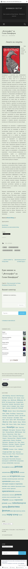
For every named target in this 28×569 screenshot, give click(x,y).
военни (12, 467)
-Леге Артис (12, 430)
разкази (18, 494)
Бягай (3, 332)
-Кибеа (15, 424)
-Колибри (10, 427)
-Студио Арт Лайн (7, 452)
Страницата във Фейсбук (8, 320)
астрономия (17, 463)
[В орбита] (24, 350)
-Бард (4, 410)
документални (6, 472)
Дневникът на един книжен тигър (10, 227)
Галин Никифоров (13, 247)
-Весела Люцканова (21, 411)
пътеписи (12, 495)
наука (8, 486)
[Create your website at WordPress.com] (14, 1)
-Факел (13, 454)
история (22, 476)
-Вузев (3, 413)
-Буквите (9, 411)
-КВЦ (7, 424)
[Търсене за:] (14, 313)
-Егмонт (4, 417)
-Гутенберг (4, 415)
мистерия (10, 243)
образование (18, 486)
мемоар (18, 481)
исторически (15, 476)
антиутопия (10, 463)
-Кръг (16, 427)
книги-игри (21, 479)
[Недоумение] (24, 356)
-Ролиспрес (11, 444)
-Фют (11, 456)
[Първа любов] (24, 345)
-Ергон (7, 419)
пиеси (23, 486)
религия (4, 497)
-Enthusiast (10, 398)
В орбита (4, 348)
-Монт (15, 434)
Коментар (21, 305)
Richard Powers (5, 354)
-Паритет (4, 438)
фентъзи (6, 510)
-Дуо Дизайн (22, 415)
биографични (6, 467)
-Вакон (14, 411)
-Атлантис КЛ (14, 408)
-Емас (21, 417)
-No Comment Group (10, 402)
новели (13, 486)
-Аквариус (13, 406)
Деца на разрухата (6, 337)
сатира (18, 497)
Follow (5, 384)
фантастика (14, 506)
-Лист (3, 432)
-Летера (23, 430)
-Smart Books (17, 404)
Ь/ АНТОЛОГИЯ (12, 461)
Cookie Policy (22, 563)
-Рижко (22, 442)
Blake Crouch (5, 333)
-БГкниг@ (20, 408)
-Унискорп (18, 452)
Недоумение (5, 353)
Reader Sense (5, 225)
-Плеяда (13, 440)
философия (13, 511)
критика (13, 481)
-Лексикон (18, 430)
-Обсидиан (5, 436)
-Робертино (5, 444)
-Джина (17, 415)
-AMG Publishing (6, 396)
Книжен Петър (14, 8)
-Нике (19, 434)
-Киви (18, 424)
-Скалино (11, 449)
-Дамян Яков (11, 415)
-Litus (8, 400)
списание (11, 500)
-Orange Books (19, 402)
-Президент (5, 442)
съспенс (10, 503)
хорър (9, 514)
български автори (7, 250)
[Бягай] (24, 335)
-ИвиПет (15, 422)
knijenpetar (12, 35)
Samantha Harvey (5, 349)
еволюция (21, 472)
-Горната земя (19, 413)
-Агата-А (8, 406)
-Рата (15, 442)
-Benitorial (13, 396)
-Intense (18, 398)
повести (4, 488)
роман (8, 497)
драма (14, 471)
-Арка (3, 408)
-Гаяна (7, 413)
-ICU (15, 398)
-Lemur (22, 398)
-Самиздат (22, 444)
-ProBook (10, 404)
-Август (22, 404)
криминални (6, 481)
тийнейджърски (19, 503)
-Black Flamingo (20, 396)
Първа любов (5, 342)
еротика (4, 476)
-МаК (24, 432)
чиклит (20, 515)
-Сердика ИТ (19, 446)
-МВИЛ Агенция (18, 432)
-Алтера (22, 406)
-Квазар (11, 424)
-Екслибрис (16, 417)
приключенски (8, 491)
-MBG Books (13, 400)
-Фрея (7, 456)
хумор (15, 514)
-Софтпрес (20, 449)
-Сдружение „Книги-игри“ (8, 446)
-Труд (13, 452)
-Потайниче (18, 440)
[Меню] (4, 24)
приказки (13, 488)
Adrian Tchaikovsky (6, 339)
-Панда (10, 436)
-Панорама (15, 436)
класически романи (12, 479)
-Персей (18, 438)
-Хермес (16, 456)
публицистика (5, 495)
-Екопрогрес (10, 417)
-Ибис (10, 422)
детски (18, 466)
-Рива (18, 442)
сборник (5, 500)
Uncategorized (5, 459)
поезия (8, 488)
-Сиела (6, 243)
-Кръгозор (21, 427)
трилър (5, 506)
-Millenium (20, 400)
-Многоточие (10, 434)
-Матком (4, 434)
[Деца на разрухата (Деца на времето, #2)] (24, 340)
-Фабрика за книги (7, 454)
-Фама (3, 456)
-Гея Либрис (13, 413)
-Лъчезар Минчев (9, 432)
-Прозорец (11, 442)
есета (8, 476)
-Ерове (11, 419)
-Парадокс (20, 436)
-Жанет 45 (5, 422)
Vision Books (12, 459)
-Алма (18, 406)
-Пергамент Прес (11, 438)
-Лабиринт (5, 430)
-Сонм (15, 449)
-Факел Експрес (19, 454)
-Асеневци (7, 408)
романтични (13, 497)
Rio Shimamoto (5, 344)
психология (18, 491)
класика (4, 479)
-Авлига (4, 406)
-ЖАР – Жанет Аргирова (19, 419)
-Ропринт (16, 444)
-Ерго (3, 419)
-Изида (19, 422)
